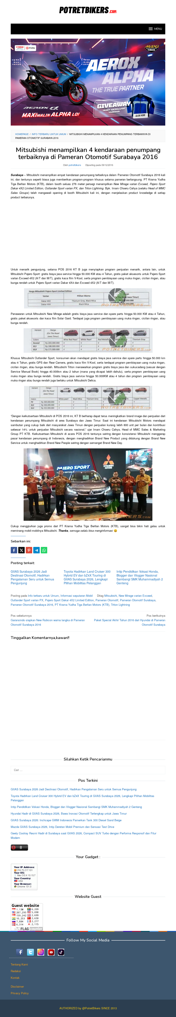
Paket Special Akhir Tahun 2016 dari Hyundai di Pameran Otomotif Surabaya (129, 620)
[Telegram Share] (36, 550)
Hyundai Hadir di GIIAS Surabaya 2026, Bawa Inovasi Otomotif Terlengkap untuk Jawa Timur (69, 813)
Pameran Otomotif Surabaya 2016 (32, 605)
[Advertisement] (88, 233)
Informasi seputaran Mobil (77, 596)
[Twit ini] (21, 550)
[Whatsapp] (44, 550)
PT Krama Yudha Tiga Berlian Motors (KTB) (82, 605)
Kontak (15, 978)
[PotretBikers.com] (88, 9)
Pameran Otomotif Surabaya (137, 600)
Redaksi (16, 971)
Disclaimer (17, 986)
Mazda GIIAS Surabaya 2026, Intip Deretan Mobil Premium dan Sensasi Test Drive (62, 827)
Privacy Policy (20, 993)
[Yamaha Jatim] (88, 82)
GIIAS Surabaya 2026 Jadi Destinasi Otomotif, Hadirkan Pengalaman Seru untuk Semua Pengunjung (32, 577)
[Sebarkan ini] (14, 550)
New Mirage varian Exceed (135, 596)
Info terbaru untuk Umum (43, 596)
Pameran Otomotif (107, 600)
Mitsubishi (110, 596)
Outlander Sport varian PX (27, 600)
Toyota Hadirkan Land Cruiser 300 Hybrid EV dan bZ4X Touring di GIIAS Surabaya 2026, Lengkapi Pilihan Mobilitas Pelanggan (87, 577)
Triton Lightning (120, 605)
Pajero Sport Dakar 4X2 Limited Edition (69, 600)
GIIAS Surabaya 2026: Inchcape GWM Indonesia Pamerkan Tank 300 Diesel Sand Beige (66, 820)
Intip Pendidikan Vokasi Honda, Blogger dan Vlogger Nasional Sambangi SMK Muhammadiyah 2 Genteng (140, 577)
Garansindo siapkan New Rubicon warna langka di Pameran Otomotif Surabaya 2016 (48, 620)
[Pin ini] (29, 550)
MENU (158, 29)
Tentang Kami (19, 964)
